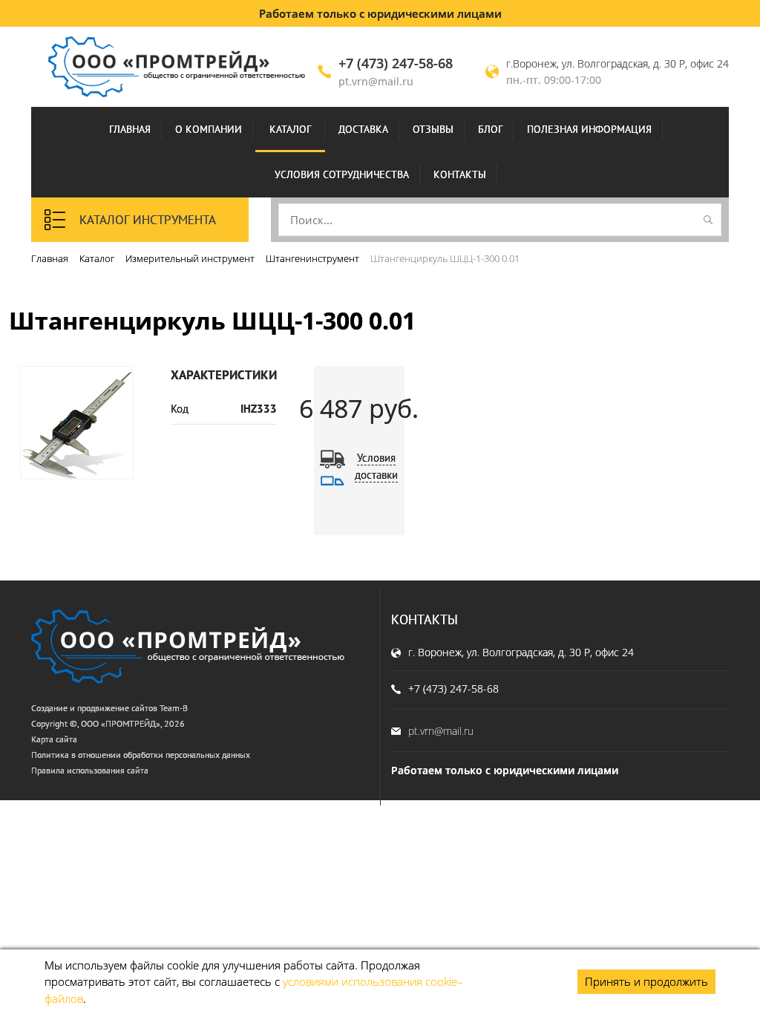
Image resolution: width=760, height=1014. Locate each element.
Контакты (459, 174)
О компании (208, 129)
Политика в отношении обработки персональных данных (140, 754)
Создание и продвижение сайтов (94, 707)
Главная (130, 129)
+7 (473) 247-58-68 (395, 63)
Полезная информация (589, 129)
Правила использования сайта (89, 770)
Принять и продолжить (646, 981)
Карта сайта (54, 739)
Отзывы (433, 129)
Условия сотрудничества (342, 174)
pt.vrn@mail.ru (375, 81)
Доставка (363, 129)
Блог (490, 129)
